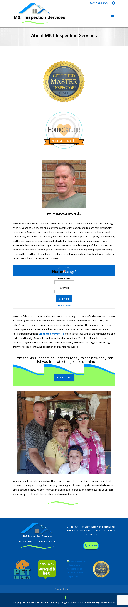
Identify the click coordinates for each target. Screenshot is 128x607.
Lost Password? (64, 305)
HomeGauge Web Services (101, 602)
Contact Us (64, 377)
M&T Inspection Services (44, 602)
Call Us (92, 545)
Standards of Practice (51, 333)
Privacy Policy (62, 589)
